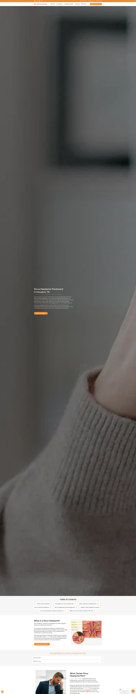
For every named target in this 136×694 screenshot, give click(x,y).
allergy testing (86, 688)
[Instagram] (41, 1)
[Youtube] (39, 1)
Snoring (42, 305)
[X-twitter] (37, 1)
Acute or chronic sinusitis (76, 678)
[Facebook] (35, 1)
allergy (53, 302)
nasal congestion (43, 298)
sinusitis (48, 636)
